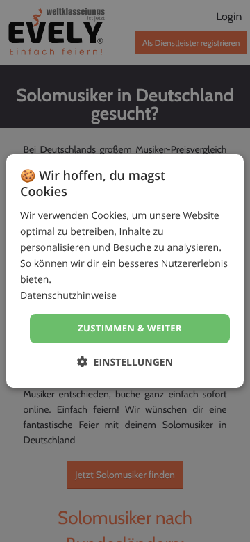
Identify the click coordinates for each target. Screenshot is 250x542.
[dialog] (125, 271)
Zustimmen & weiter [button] (130, 328)
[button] (125, 362)
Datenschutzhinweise (68, 295)
